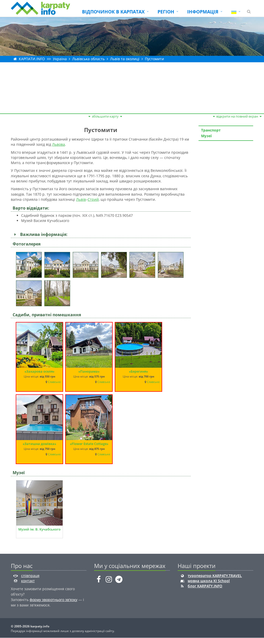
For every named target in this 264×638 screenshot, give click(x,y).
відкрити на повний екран (237, 116)
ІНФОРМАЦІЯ (202, 12)
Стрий (93, 199)
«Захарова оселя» (39, 371)
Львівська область (88, 58)
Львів (81, 199)
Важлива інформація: (43, 234)
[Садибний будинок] (30, 263)
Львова (58, 144)
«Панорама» (89, 371)
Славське (54, 382)
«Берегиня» (138, 371)
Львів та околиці (124, 58)
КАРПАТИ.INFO (32, 58)
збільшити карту (105, 116)
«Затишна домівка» (39, 443)
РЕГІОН (166, 12)
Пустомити (154, 58)
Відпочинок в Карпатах (113, 12)
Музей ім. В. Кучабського (39, 529)
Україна (60, 58)
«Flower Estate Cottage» (89, 443)
